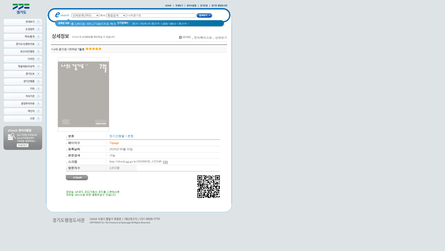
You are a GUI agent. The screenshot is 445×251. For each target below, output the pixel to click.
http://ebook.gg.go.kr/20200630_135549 (136, 161)
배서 (173, 24)
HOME (187, 37)
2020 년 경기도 (150, 24)
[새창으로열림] (204, 5)
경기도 (182, 24)
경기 (135, 24)
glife (165, 23)
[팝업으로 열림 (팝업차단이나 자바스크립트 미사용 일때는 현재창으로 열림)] (191, 5)
